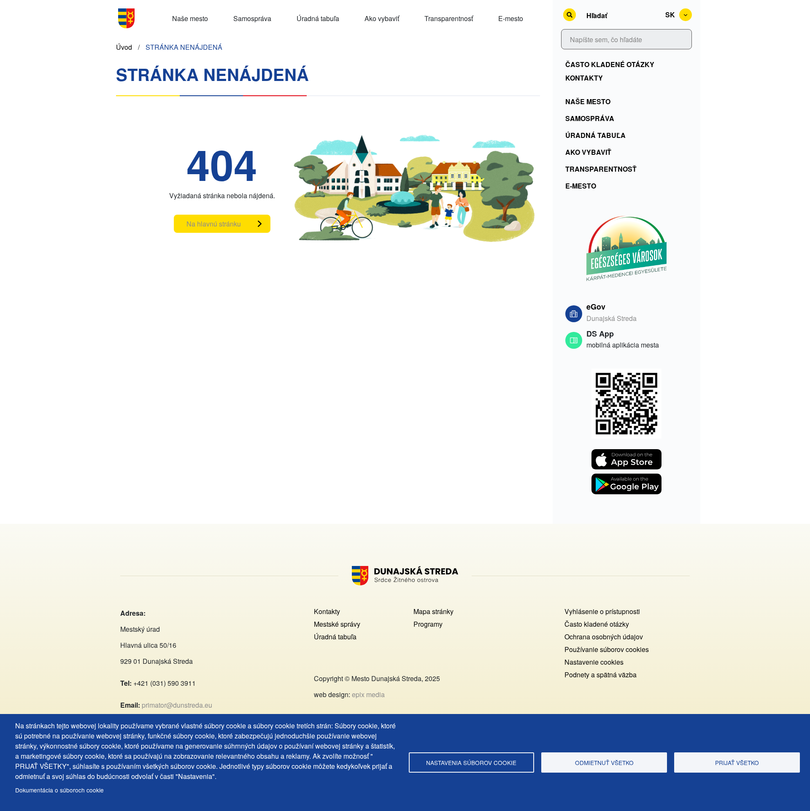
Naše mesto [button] (190, 18)
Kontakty (584, 78)
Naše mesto (587, 101)
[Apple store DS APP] (626, 454)
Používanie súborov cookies (606, 649)
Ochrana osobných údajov (603, 636)
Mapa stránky (433, 611)
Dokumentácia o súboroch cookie (59, 790)
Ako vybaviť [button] (381, 18)
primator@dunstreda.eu (177, 705)
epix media (368, 694)
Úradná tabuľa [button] (318, 18)
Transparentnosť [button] (448, 18)
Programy (428, 624)
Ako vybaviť (588, 152)
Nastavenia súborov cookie (471, 762)
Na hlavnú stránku (213, 224)
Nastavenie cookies (594, 662)
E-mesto (580, 186)
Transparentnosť (601, 169)
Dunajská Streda (611, 318)
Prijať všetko (737, 762)
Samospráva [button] (252, 18)
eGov (595, 306)
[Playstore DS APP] (626, 478)
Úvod (124, 47)
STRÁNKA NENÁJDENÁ (184, 47)
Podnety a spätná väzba (600, 674)
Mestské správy (337, 624)
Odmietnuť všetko (604, 762)
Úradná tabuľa (595, 135)
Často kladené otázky (609, 64)
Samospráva (589, 118)
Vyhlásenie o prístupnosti (602, 611)
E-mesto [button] (510, 18)
